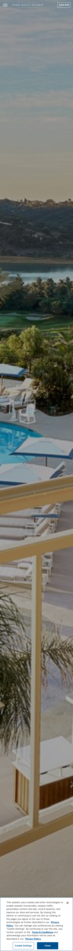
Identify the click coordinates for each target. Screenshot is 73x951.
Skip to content (12, 16)
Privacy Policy (33, 938)
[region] (36, 924)
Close (47, 945)
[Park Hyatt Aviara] (28, 5)
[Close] (67, 903)
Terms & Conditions (42, 932)
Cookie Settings (23, 945)
